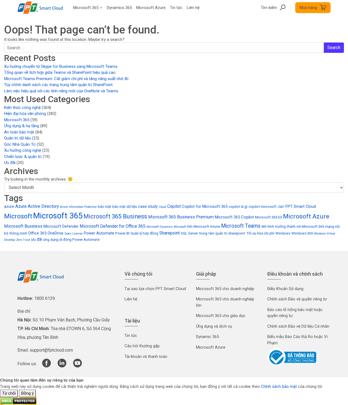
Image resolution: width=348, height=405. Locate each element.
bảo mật (104, 207)
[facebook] (46, 366)
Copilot (174, 206)
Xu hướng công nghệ (22, 150)
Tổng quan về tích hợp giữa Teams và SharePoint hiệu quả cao (60, 72)
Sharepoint (169, 233)
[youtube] (77, 366)
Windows (282, 233)
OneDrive (55, 233)
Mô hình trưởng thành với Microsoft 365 (293, 226)
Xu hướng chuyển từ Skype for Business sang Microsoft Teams (60, 66)
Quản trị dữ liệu (17, 138)
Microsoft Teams (240, 226)
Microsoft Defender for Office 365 (112, 226)
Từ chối (9, 393)
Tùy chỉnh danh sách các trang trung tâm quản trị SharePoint (58, 84)
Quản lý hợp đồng (144, 233)
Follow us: (27, 363)
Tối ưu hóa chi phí (260, 233)
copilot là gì (238, 207)
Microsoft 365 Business (115, 216)
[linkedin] (62, 366)
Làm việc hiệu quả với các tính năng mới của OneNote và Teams (61, 91)
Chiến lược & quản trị (23, 156)
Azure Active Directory (37, 206)
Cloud (162, 207)
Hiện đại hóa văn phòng (25, 113)
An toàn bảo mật (19, 132)
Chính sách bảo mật (279, 386)
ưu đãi (36, 239)
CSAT (281, 207)
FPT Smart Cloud (300, 206)
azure (9, 206)
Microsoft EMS (183, 227)
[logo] (40, 276)
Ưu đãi (9, 162)
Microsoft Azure (306, 216)
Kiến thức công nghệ (22, 107)
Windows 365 (302, 233)
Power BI (122, 233)
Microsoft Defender (61, 226)
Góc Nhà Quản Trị (20, 144)
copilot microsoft (262, 207)
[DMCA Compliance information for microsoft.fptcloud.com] (18, 400)
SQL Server (189, 233)
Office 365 (37, 233)
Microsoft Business (23, 226)
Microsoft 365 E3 (268, 217)
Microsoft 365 (16, 119)
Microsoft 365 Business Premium (181, 217)
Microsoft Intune (207, 226)
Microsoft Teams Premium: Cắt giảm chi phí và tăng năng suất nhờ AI (66, 78)
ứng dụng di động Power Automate (71, 239)
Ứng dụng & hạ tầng (21, 125)
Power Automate (99, 233)
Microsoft (18, 216)
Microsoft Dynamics (160, 227)
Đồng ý (27, 393)
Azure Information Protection (78, 207)
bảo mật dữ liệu (124, 207)
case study (148, 206)
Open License (73, 233)
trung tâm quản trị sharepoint (222, 233)
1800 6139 (44, 298)
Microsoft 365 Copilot (234, 217)
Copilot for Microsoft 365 (205, 206)
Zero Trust (23, 240)
